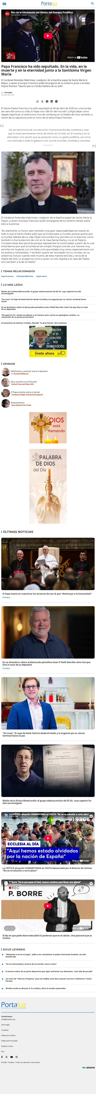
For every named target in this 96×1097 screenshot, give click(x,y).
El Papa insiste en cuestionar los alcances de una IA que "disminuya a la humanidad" (47, 593)
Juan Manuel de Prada (21, 405)
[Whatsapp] (37, 101)
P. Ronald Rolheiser (20, 373)
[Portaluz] (49, 4)
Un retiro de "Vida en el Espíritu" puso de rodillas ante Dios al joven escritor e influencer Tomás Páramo (49, 980)
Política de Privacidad (9, 1041)
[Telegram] (56, 101)
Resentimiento (17, 402)
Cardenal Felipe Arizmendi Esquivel (27, 394)
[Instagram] (17, 1056)
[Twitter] (42, 101)
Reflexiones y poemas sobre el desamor (29, 371)
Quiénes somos (7, 1046)
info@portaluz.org (8, 1019)
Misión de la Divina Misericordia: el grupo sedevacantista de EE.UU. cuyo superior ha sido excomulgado (41, 292)
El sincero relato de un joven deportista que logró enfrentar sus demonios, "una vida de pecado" (49, 971)
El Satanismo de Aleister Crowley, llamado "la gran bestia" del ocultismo (34, 323)
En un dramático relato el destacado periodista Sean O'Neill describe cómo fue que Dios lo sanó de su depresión (44, 308)
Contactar (5, 1030)
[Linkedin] (52, 101)
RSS (2, 1051)
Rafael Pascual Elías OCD (22, 384)
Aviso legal (5, 1025)
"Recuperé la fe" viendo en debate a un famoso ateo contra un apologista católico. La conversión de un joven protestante (40, 316)
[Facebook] (47, 101)
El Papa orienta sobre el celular (25, 392)
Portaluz (8, 92)
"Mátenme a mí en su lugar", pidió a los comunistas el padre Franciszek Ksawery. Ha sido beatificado (46, 955)
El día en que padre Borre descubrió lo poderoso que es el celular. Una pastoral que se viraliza (47, 937)
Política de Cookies (8, 1035)
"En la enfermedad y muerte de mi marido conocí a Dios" (31, 964)
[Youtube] (12, 1056)
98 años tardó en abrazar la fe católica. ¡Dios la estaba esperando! (36, 988)
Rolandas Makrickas (25, 276)
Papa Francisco (7, 276)
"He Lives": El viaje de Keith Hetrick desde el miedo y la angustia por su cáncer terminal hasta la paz (43, 300)
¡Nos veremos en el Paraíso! (24, 381)
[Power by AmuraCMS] (88, 1067)
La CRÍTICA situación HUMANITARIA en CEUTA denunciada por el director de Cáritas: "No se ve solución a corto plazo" (47, 869)
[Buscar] (92, 3)
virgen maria (41, 276)
